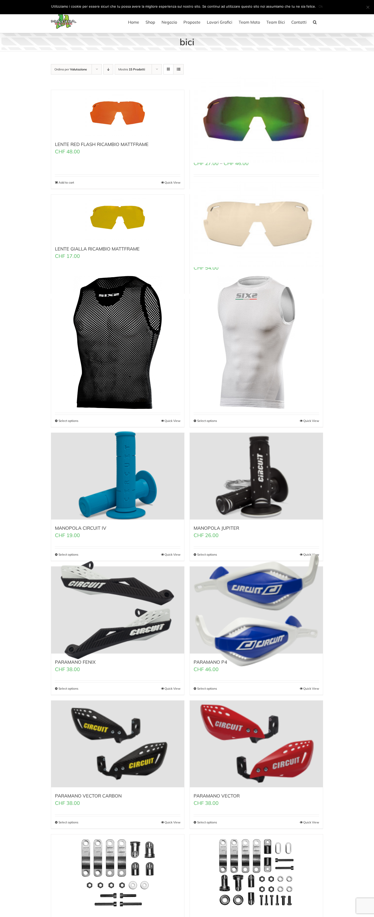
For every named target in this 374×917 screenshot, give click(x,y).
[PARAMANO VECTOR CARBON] (117, 744)
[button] (315, 22)
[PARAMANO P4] (256, 610)
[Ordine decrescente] (108, 69)
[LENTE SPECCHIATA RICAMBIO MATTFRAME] (256, 118)
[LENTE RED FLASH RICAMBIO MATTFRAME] (117, 113)
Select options (68, 822)
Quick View (172, 182)
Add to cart (66, 182)
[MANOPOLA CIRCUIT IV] (117, 476)
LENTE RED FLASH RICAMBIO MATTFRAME (102, 144)
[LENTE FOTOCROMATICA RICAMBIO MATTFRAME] (256, 223)
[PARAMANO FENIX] (117, 610)
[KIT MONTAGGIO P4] (256, 872)
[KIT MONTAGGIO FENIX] (117, 872)
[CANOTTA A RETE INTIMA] (117, 342)
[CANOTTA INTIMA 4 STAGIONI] (256, 342)
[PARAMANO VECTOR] (256, 744)
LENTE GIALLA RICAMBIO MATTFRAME (97, 249)
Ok (321, 6)
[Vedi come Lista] (178, 69)
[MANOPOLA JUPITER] (256, 476)
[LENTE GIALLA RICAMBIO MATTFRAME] (117, 217)
